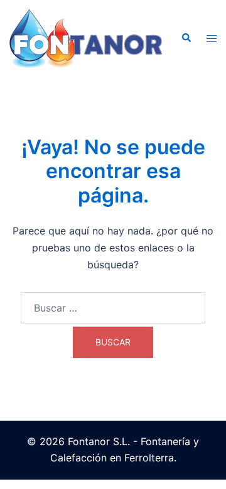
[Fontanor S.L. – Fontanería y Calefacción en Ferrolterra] (85, 37)
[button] (186, 38)
